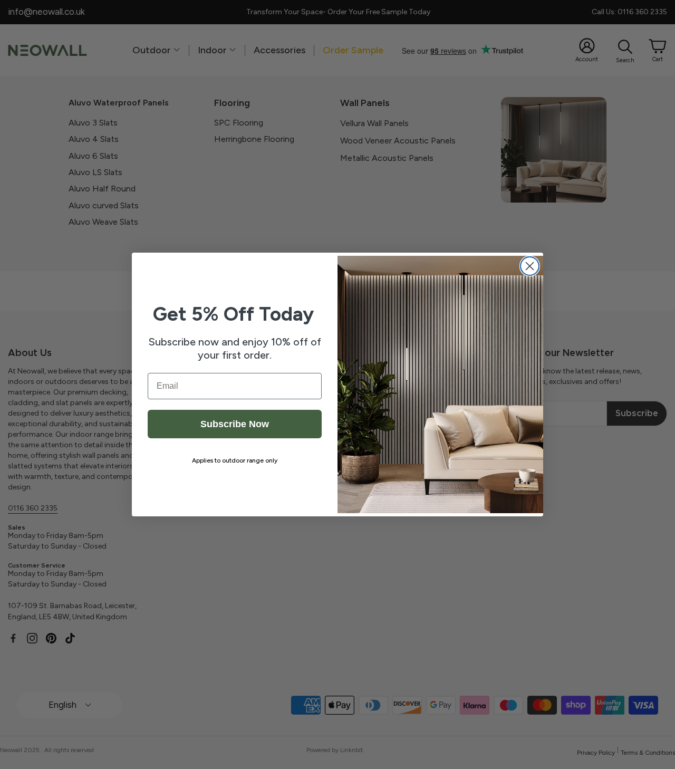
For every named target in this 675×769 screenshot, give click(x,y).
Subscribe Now (234, 424)
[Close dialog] (529, 266)
